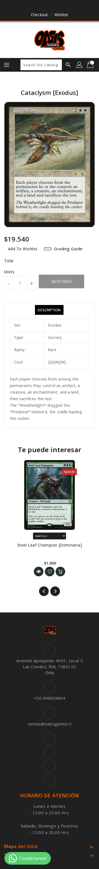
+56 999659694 (49, 698)
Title (8, 260)
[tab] (49, 310)
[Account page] (79, 64)
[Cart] (90, 64)
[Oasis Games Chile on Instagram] (55, 6)
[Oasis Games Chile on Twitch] (65, 6)
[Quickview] (38, 571)
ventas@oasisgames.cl (50, 723)
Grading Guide (68, 248)
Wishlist (61, 14)
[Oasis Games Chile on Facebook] (34, 6)
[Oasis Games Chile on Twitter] (44, 6)
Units (9, 272)
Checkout (39, 14)
